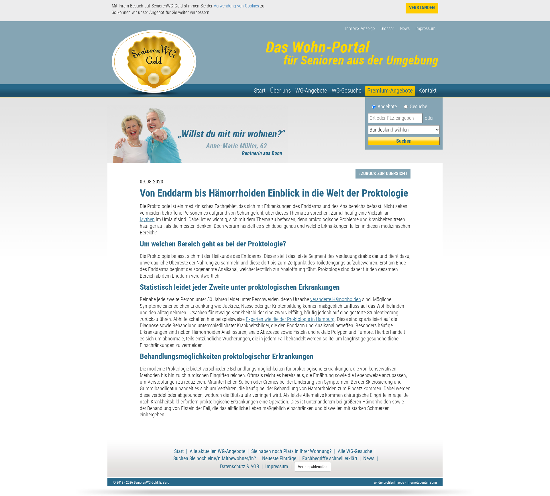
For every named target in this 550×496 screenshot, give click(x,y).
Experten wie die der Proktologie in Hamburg (290, 319)
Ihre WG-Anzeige (360, 28)
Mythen (147, 219)
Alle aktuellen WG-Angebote (217, 451)
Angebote (389, 106)
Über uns (280, 90)
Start (260, 90)
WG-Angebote (311, 90)
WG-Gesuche (347, 90)
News (405, 28)
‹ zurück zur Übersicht (383, 173)
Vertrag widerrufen (312, 466)
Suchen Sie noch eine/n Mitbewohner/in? (214, 458)
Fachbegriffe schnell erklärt (329, 458)
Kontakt (428, 90)
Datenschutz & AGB (239, 466)
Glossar (387, 28)
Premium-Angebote (390, 90)
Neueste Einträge (279, 458)
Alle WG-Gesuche (355, 451)
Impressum (425, 28)
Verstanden (422, 7)
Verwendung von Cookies (236, 6)
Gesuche (418, 106)
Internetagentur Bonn (422, 483)
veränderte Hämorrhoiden (335, 299)
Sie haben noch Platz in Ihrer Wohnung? (291, 451)
